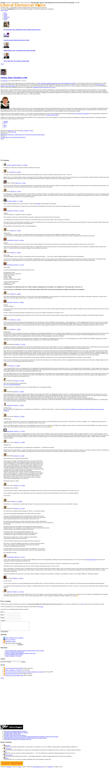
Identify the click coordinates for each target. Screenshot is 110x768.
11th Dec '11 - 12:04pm (21, 165)
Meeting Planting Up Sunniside (20, 732)
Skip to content (4, 10)
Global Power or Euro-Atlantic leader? (14, 675)
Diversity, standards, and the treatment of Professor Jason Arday (20, 653)
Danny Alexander (24, 130)
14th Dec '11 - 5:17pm (19, 557)
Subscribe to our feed (10, 641)
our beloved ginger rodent (52, 115)
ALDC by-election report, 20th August (14, 652)
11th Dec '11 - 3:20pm (15, 329)
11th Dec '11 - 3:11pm (15, 319)
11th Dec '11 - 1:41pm (18, 210)
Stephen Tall (10, 405)
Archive (5, 14)
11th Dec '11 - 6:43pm (14, 365)
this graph (38, 203)
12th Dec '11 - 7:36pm (19, 455)
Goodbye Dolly (17, 734)
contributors (50, 766)
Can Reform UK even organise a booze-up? (20, 739)
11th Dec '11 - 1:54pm (15, 230)
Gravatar (41, 606)
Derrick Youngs (8, 755)
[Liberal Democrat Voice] (23, 6)
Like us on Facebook (10, 639)
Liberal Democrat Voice (38, 766)
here (83, 604)
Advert (2, 64)
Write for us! (7, 17)
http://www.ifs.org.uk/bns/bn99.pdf (12, 384)
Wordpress (9, 766)
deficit (31, 130)
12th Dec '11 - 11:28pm (19, 485)
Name (2, 611)
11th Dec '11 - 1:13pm (20, 183)
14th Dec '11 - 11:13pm (18, 591)
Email (2, 614)
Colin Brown (8, 748)
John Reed (7, 745)
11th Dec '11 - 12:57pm (15, 172)
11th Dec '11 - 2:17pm (18, 264)
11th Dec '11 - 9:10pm (19, 380)
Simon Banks (10, 431)
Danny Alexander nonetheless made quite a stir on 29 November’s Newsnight (56, 83)
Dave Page (9, 201)
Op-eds (14, 132)
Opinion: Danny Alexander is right (14, 78)
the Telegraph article (91, 559)
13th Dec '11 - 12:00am (16, 501)
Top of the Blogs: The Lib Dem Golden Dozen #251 (13, 137)
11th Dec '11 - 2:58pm (15, 294)
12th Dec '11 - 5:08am (18, 391)
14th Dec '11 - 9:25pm (18, 578)
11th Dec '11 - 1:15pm (15, 191)
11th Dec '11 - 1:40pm (17, 201)
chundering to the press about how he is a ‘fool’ (44, 87)
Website (2, 617)
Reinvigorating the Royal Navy (12, 673)
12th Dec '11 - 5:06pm (19, 442)
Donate (5, 15)
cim (6, 751)
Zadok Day (5, 80)
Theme (5, 19)
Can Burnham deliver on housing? (18, 731)
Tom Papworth (10, 557)
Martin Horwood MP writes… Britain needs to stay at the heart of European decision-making (22, 134)
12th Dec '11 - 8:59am (19, 416)
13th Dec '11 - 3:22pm (19, 508)
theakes (7, 758)
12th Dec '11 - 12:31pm (19, 431)
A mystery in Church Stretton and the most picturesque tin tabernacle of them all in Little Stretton (35, 736)
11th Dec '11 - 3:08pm (18, 302)
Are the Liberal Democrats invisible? (14, 654)
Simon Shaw (10, 210)
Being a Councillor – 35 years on (13, 656)
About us (6, 18)
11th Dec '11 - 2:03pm (15, 252)
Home (5, 13)
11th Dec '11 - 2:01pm (18, 240)
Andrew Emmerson (11, 165)
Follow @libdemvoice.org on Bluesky (14, 637)
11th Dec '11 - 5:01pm (20, 344)
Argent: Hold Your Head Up (19, 735)
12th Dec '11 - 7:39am (18, 405)
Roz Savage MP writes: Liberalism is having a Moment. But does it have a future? (24, 650)
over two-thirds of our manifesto (81, 113)
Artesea (19, 766)
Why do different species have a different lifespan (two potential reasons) (29, 738)
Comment (3, 620)
